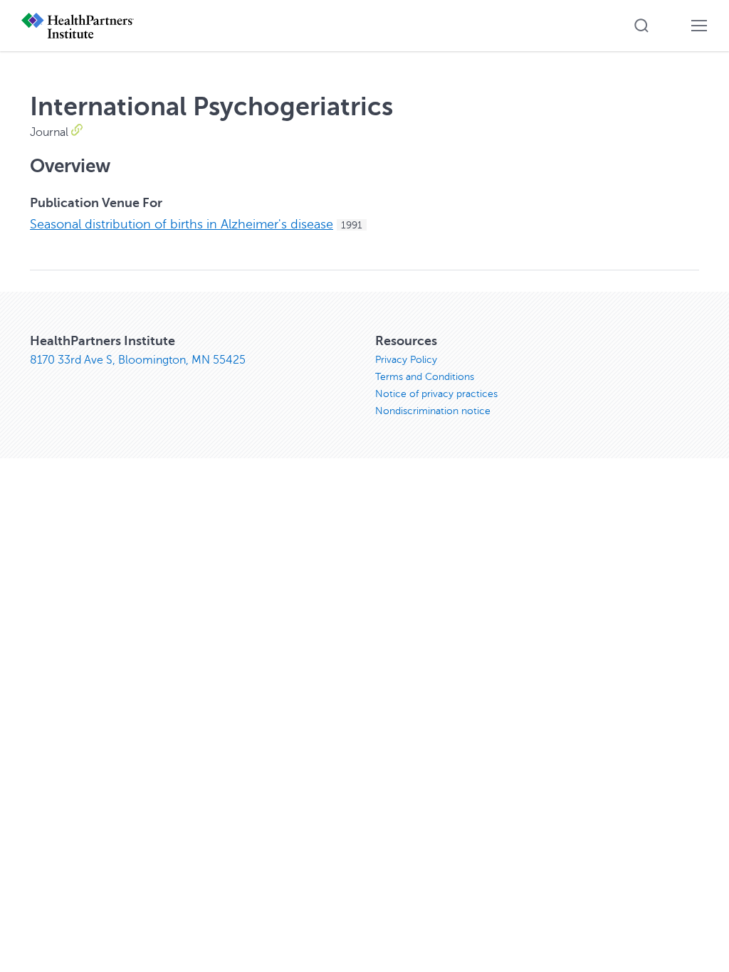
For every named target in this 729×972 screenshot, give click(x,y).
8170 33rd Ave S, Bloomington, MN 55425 (138, 360)
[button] (641, 25)
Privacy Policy (406, 359)
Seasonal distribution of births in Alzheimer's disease (181, 224)
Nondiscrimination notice (433, 411)
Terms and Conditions (424, 376)
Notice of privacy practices (436, 394)
